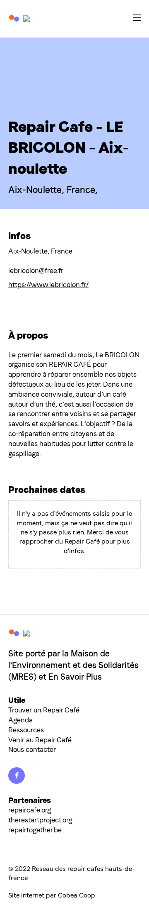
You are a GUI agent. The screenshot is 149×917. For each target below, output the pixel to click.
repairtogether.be (35, 830)
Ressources (26, 730)
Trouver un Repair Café (43, 710)
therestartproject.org (40, 820)
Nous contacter (32, 749)
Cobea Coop (76, 895)
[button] (137, 19)
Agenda (20, 720)
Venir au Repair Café (40, 740)
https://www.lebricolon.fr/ (48, 284)
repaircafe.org (29, 810)
